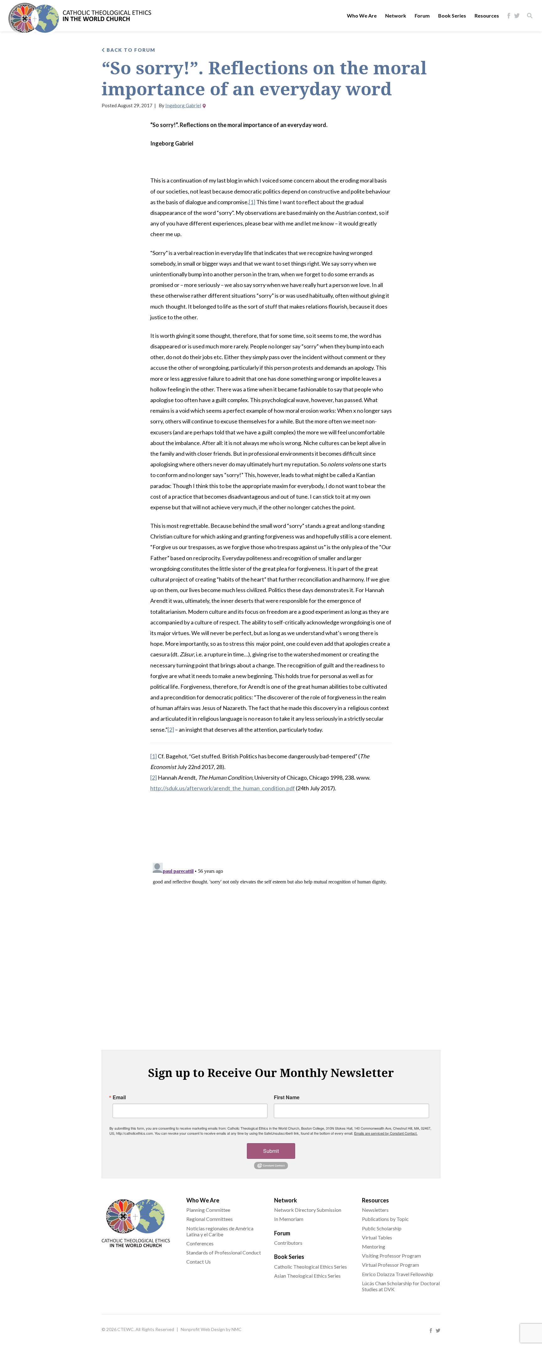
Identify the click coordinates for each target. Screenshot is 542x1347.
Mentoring (373, 1246)
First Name (287, 1097)
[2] (170, 729)
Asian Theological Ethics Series (307, 1276)
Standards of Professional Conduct (223, 1252)
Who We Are (362, 16)
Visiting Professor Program (391, 1256)
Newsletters (375, 1210)
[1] (252, 202)
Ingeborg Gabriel (183, 105)
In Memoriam (288, 1219)
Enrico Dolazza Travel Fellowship (397, 1274)
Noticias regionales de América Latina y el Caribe (219, 1231)
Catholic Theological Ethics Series (310, 1267)
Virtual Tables (377, 1237)
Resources (487, 16)
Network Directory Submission (307, 1210)
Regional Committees (209, 1219)
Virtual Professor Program (390, 1265)
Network (395, 16)
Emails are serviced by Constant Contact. (385, 1133)
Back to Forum (130, 50)
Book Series (452, 16)
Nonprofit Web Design (203, 1329)
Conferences (200, 1243)
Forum (422, 16)
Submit (271, 1150)
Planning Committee (208, 1210)
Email (119, 1097)
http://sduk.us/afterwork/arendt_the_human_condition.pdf (222, 788)
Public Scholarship (381, 1228)
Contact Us (198, 1262)
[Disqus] (271, 938)
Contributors (288, 1243)
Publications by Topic (385, 1219)
